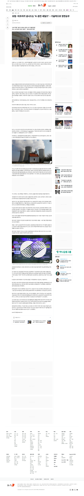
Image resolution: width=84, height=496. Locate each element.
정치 (7, 431)
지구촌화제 (32, 447)
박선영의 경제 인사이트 (64, 278)
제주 (38, 450)
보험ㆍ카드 (63, 437)
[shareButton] (7, 18)
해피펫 (34, 6)
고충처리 (52, 479)
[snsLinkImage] (70, 489)
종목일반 (47, 466)
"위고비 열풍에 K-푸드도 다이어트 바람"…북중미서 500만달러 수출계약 (39, 321)
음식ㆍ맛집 (32, 473)
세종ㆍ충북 (40, 440)
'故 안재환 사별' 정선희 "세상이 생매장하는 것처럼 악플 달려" (62, 51)
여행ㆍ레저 (32, 466)
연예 (56, 104)
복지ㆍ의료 (24, 456)
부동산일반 (8, 456)
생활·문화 (32, 454)
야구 (46, 456)
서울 (38, 435)
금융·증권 (63, 431)
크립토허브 (30, 6)
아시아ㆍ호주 (32, 436)
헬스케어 (23, 459)
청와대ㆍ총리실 (9, 433)
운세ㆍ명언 (32, 467)
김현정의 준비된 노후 (63, 259)
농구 (46, 463)
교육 (15, 436)
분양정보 (7, 459)
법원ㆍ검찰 (16, 435)
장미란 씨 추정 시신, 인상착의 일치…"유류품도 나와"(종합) (62, 67)
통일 (46, 435)
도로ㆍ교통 (32, 469)
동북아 (31, 433)
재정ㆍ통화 (24, 435)
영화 (38, 459)
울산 (38, 449)
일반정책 (7, 457)
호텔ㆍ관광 (71, 446)
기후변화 (31, 443)
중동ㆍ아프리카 (32, 439)
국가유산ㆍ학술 (32, 460)
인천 (38, 437)
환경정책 (23, 442)
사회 (15, 431)
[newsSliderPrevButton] (68, 42)
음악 (38, 460)
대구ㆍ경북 (40, 446)
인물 (15, 443)
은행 (62, 436)
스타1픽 (70, 459)
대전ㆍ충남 (40, 442)
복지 (15, 437)
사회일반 (15, 446)
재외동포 (47, 436)
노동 (15, 439)
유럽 (30, 437)
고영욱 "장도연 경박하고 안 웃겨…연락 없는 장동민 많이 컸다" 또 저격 (67, 176)
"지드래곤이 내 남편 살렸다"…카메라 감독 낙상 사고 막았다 (66, 182)
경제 (13, 13)
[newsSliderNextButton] (71, 42)
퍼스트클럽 (71, 464)
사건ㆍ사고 (16, 433)
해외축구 (47, 460)
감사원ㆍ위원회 (9, 436)
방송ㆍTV (39, 457)
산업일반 (70, 433)
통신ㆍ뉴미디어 (16, 457)
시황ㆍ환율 (63, 440)
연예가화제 (40, 456)
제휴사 (63, 454)
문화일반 (31, 461)
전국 (39, 431)
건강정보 (31, 464)
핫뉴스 (56, 168)
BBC (62, 456)
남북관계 (55, 440)
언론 (30, 463)
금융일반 (63, 433)
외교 (46, 431)
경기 (38, 436)
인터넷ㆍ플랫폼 (16, 456)
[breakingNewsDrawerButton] (9, 4)
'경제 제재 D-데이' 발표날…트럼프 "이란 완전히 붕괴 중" (35, 1)
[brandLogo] (42, 5)
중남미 (31, 440)
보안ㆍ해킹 (16, 461)
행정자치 (39, 433)
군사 (54, 435)
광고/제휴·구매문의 (38, 479)
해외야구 (47, 457)
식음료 (70, 444)
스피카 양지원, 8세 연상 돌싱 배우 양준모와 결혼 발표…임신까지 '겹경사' (67, 192)
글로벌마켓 (63, 457)
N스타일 (39, 464)
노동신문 (54, 6)
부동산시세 (8, 460)
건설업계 (7, 461)
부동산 (7, 454)
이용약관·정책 (46, 479)
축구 (46, 459)
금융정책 (63, 435)
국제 (31, 431)
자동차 (70, 437)
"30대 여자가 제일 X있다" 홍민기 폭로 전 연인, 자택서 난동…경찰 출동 (66, 171)
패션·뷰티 (71, 443)
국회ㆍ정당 (8, 435)
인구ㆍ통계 (24, 437)
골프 (46, 464)
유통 (70, 440)
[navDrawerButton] (7, 4)
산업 (70, 431)
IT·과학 (15, 454)
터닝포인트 (71, 461)
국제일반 (31, 449)
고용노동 (23, 439)
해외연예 (39, 461)
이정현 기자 (16, 20)
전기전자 (70, 436)
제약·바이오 (24, 457)
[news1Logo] (11, 485)
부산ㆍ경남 (40, 447)
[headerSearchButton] (10, 4)
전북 (38, 443)
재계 (70, 435)
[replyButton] (7, 21)
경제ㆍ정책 (24, 433)
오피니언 (57, 256)
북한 (54, 431)
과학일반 (15, 464)
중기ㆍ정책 (71, 439)
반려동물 (31, 470)
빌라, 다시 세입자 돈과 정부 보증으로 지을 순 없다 (65, 280)
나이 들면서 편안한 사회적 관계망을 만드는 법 (65, 261)
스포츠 (56, 119)
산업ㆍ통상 (24, 436)
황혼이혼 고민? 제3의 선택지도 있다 (65, 268)
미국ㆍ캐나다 (32, 435)
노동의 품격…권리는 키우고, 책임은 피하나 (65, 274)
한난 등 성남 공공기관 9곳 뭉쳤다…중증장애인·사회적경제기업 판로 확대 (19, 321)
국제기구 (31, 444)
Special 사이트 (72, 454)
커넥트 (74, 3)
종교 (30, 459)
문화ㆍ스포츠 (56, 439)
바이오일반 (24, 460)
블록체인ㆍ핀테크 (65, 443)
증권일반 (63, 439)
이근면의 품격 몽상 (63, 272)
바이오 (23, 454)
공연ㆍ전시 (32, 456)
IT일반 (15, 460)
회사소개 (32, 479)
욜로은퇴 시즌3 (62, 265)
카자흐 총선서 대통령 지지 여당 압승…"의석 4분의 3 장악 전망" (12, 1)
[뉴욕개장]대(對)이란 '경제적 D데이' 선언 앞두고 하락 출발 (56, 1)
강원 (38, 439)
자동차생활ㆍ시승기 (33, 471)
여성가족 (15, 444)
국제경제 (31, 442)
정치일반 (7, 437)
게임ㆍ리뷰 (16, 463)
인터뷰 (39, 463)
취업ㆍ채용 (71, 447)
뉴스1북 (70, 463)
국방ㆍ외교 (48, 433)
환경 (15, 440)
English (49, 6)
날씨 (15, 442)
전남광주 (39, 444)
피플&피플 (32, 446)
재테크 (63, 442)
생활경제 (70, 442)
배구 (46, 461)
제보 (77, 3)
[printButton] (7, 27)
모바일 (15, 459)
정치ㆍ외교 (55, 433)
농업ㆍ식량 (24, 440)
